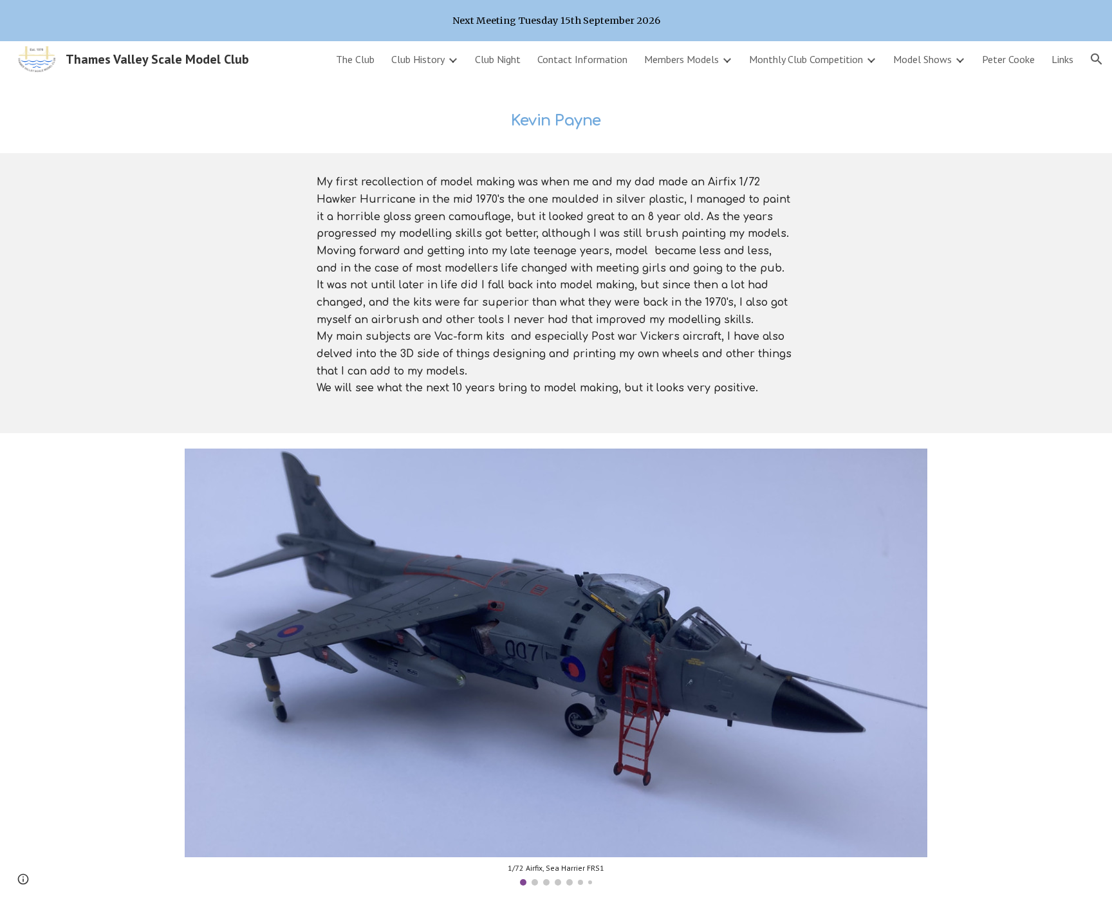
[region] (556, 20)
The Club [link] (355, 59)
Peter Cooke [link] (1008, 59)
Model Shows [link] (922, 59)
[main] (556, 115)
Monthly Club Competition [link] (806, 59)
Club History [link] (418, 59)
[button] (1096, 59)
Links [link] (1062, 59)
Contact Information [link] (582, 59)
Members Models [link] (681, 59)
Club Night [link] (498, 59)
